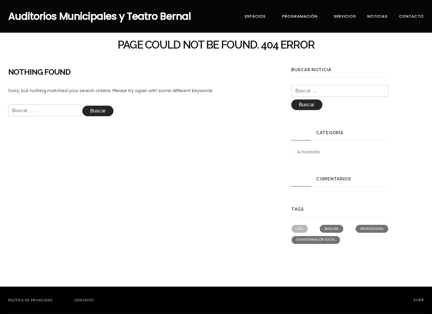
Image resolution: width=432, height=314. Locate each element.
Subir (418, 300)
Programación (299, 16)
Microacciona (372, 229)
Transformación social (315, 239)
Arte (299, 229)
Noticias (377, 16)
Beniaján (331, 229)
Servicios (345, 16)
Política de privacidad (30, 300)
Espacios (255, 16)
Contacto (411, 16)
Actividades (308, 152)
